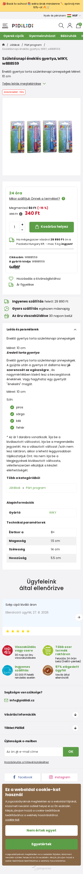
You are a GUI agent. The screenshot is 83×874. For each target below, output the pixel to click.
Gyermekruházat (42, 36)
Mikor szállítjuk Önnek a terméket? (34, 198)
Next (79, 617)
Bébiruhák (68, 36)
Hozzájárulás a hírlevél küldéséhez (26, 762)
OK (70, 751)
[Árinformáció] (20, 214)
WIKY (52, 512)
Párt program (33, 45)
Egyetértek (41, 844)
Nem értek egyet (41, 830)
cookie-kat (12, 819)
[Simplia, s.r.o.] (41, 868)
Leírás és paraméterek (23, 329)
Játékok (15, 45)
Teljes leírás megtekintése (21, 84)
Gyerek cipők (13, 36)
